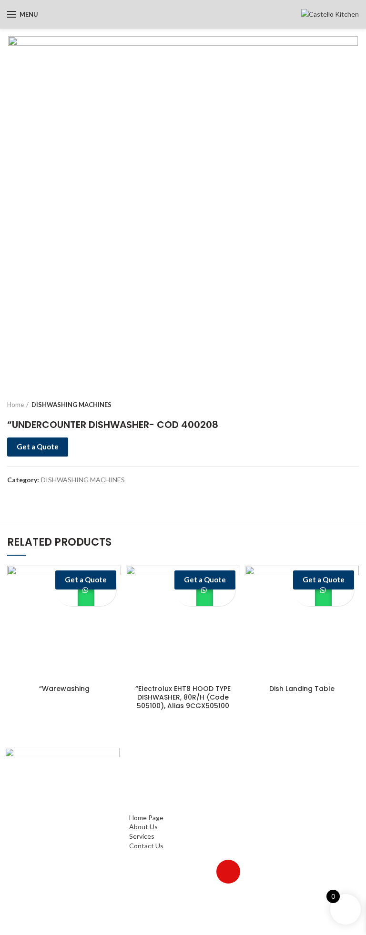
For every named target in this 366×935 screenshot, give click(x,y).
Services (141, 799)
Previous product (335, 404)
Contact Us (146, 808)
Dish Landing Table (302, 688)
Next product (354, 404)
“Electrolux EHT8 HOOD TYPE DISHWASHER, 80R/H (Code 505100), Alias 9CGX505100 (183, 697)
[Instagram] (173, 872)
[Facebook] (145, 872)
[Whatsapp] (201, 872)
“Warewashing (64, 688)
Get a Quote (38, 446)
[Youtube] (228, 872)
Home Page (146, 780)
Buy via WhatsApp (86, 597)
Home (15, 404)
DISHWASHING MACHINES (71, 404)
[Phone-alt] (187, 899)
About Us (143, 789)
